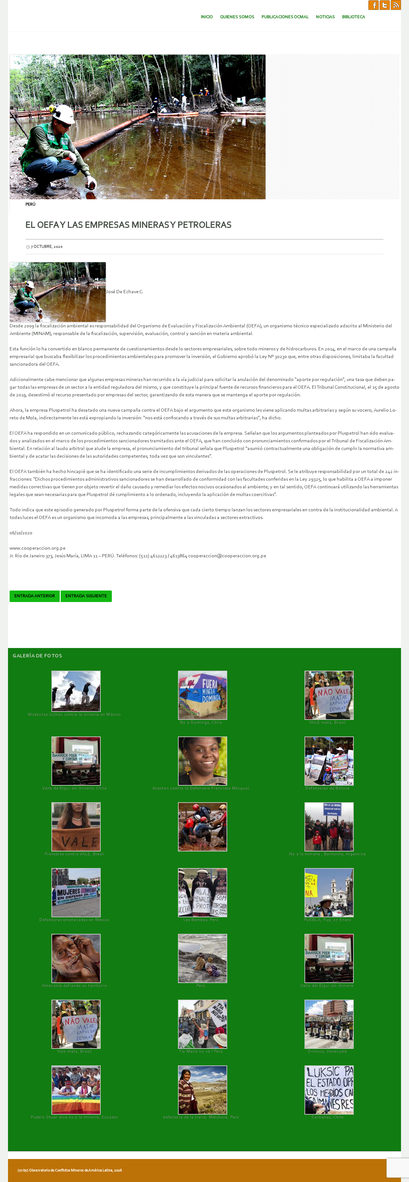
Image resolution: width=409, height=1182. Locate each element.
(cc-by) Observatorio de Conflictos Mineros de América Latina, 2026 (70, 1170)
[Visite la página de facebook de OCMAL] (373, 4)
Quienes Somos (237, 17)
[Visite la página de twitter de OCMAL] (385, 4)
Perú (30, 204)
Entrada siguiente (86, 596)
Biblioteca (353, 17)
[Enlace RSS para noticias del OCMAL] (396, 4)
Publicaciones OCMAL (285, 17)
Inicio (207, 17)
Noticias (325, 17)
